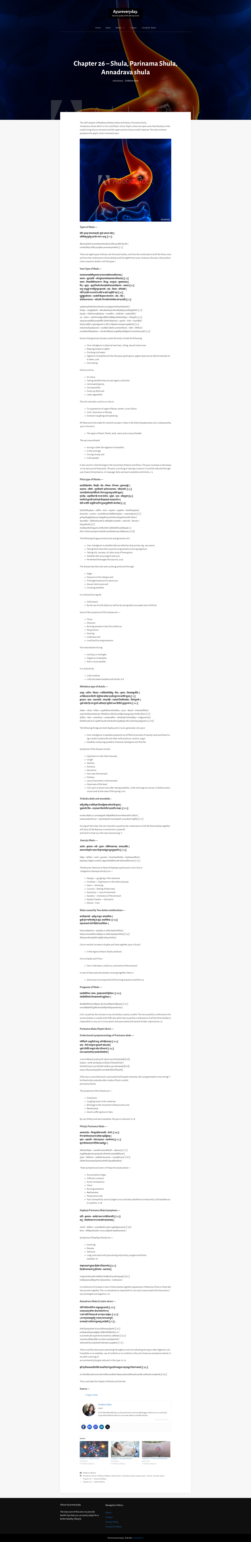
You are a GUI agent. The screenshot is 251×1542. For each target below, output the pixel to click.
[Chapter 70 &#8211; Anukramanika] (94, 1449)
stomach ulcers (158, 1476)
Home (98, 28)
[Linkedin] (101, 1427)
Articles (119, 28)
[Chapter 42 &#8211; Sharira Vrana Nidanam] (156, 1449)
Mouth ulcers (116, 1476)
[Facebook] (83, 1427)
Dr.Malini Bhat (131, 81)
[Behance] (89, 1427)
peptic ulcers (141, 1476)
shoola (149, 1476)
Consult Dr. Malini (149, 28)
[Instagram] (95, 1427)
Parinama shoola (128, 1476)
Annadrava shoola (90, 1476)
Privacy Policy (111, 1522)
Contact (133, 28)
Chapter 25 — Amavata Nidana (94, 1479)
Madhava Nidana (89, 1473)
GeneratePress (137, 1538)
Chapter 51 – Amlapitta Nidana (121, 1458)
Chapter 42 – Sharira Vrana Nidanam (154, 1458)
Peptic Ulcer (92, 1395)
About (108, 28)
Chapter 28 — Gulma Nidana (94, 1482)
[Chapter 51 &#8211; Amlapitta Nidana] (125, 1449)
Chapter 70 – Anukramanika (89, 1458)
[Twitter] (107, 1427)
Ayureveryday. (125, 12)
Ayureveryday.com (162, 1420)
